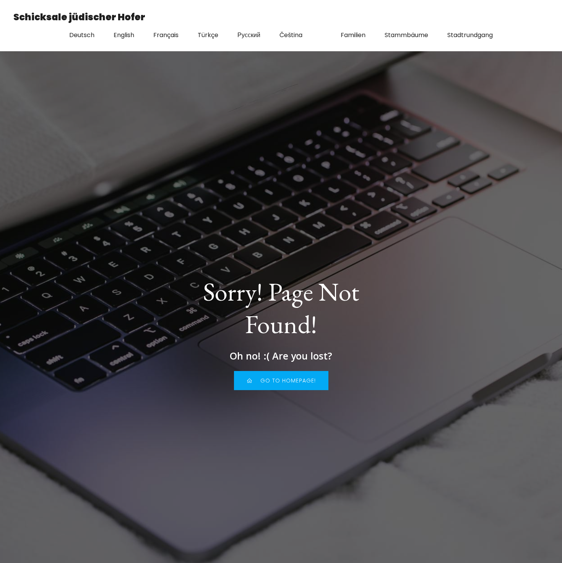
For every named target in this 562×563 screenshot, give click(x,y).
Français (166, 35)
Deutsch (81, 35)
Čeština (290, 35)
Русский (248, 35)
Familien (353, 35)
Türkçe (208, 35)
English (124, 35)
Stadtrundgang (470, 35)
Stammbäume (406, 35)
